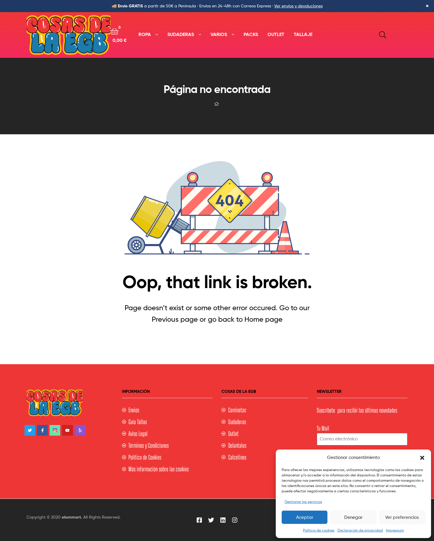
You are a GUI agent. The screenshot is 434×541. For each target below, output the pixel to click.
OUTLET (275, 34)
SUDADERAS (180, 34)
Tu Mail (323, 428)
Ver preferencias (402, 517)
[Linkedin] (223, 520)
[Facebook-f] (42, 430)
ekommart (71, 517)
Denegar (353, 517)
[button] (422, 458)
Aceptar (304, 517)
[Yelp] (80, 430)
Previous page (175, 319)
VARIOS (219, 34)
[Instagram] (55, 430)
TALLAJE (303, 34)
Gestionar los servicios (303, 501)
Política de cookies (319, 530)
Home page (263, 319)
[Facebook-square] (199, 520)
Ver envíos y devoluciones (298, 5)
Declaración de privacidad (360, 530)
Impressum (395, 530)
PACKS (251, 34)
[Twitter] (30, 430)
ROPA (144, 34)
